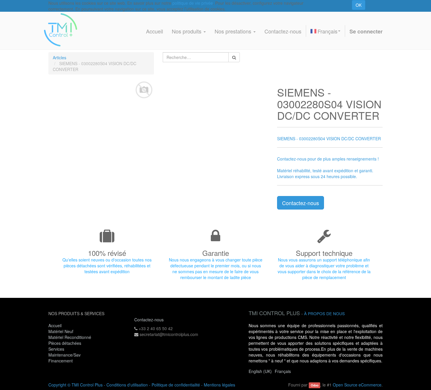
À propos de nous (324, 313)
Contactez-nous (300, 203)
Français (327, 31)
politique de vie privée (192, 3)
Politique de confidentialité (176, 385)
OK (359, 5)
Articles (59, 57)
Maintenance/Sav (64, 355)
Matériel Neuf (60, 331)
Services (56, 349)
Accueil (55, 325)
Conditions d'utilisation (127, 385)
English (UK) (260, 371)
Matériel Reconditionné (69, 337)
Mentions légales (219, 385)
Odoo (314, 385)
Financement (60, 361)
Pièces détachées (64, 343)
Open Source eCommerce (357, 385)
